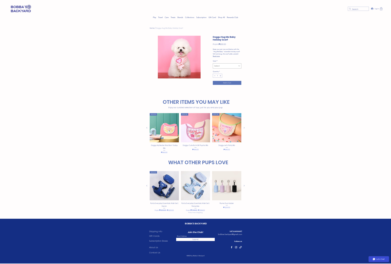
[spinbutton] (217, 76)
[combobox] (227, 65)
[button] (381, 8)
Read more (216, 56)
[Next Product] (244, 128)
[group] (195, 133)
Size (215, 61)
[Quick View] (195, 185)
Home (152, 28)
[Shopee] (240, 247)
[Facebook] (231, 247)
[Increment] (220, 76)
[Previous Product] (147, 128)
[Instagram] (236, 247)
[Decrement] (214, 76)
